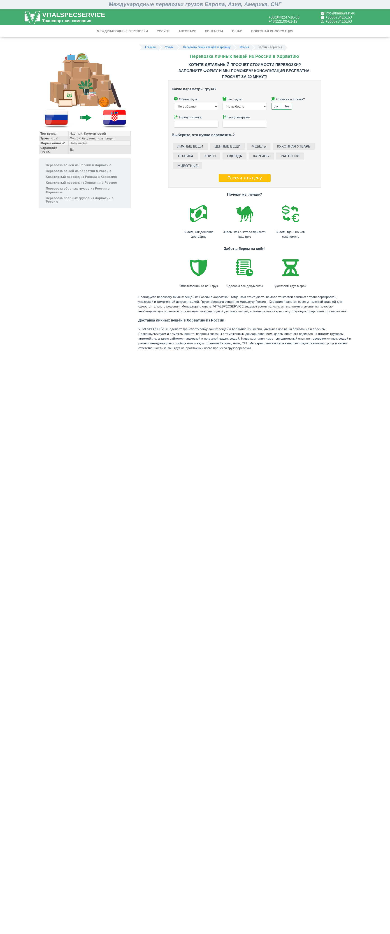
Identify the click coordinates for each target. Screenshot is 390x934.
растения (290, 156)
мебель (259, 146)
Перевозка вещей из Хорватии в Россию (78, 171)
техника (185, 156)
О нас (237, 31)
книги (210, 156)
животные (187, 166)
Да (276, 106)
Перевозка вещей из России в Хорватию (78, 165)
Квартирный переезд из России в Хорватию (81, 176)
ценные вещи (227, 146)
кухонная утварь (293, 146)
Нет (286, 106)
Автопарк (187, 31)
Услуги (163, 31)
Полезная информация (272, 31)
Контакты (214, 31)
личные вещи (190, 146)
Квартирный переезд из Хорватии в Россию (81, 182)
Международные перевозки (122, 31)
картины (261, 156)
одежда (234, 156)
